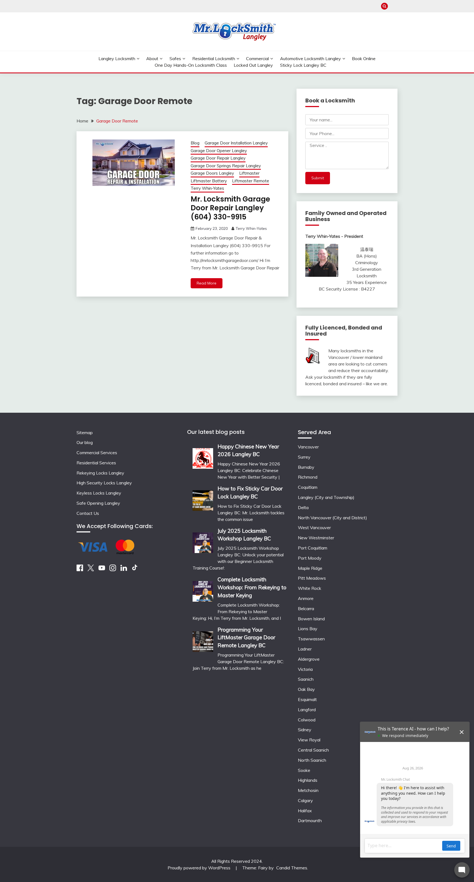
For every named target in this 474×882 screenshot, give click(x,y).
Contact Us (88, 513)
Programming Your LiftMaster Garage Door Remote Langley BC (246, 637)
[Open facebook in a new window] (80, 569)
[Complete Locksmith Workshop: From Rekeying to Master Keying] (203, 589)
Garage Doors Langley (212, 173)
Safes (175, 58)
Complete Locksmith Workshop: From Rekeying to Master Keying (252, 587)
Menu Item (394, 6)
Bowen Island (311, 618)
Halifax (305, 810)
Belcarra (306, 608)
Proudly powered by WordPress (200, 867)
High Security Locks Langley (104, 482)
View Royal (309, 740)
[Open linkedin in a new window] (123, 569)
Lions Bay (307, 628)
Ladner (305, 649)
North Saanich (312, 760)
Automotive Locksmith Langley (310, 58)
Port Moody (309, 558)
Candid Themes (291, 867)
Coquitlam (307, 487)
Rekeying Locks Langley (100, 473)
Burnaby (306, 467)
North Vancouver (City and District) (332, 517)
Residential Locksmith (213, 58)
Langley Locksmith (116, 58)
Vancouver (308, 447)
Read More (206, 283)
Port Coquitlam (312, 548)
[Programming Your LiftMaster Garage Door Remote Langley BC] (203, 640)
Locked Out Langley (253, 65)
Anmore (306, 598)
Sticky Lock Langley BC (303, 65)
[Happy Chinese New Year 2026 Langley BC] (203, 456)
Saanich (306, 679)
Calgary (305, 800)
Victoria (305, 669)
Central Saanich (313, 750)
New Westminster (316, 537)
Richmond (307, 477)
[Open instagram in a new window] (112, 569)
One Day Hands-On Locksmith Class (191, 65)
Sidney (304, 729)
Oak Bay (306, 689)
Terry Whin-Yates (207, 188)
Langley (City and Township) (326, 497)
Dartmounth (310, 820)
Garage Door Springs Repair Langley (226, 165)
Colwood (306, 719)
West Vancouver (314, 527)
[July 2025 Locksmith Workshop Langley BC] (203, 541)
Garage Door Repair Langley (218, 158)
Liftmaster (249, 173)
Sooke (304, 770)
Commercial (257, 58)
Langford (307, 709)
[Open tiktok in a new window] (134, 569)
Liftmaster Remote (250, 180)
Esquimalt (307, 699)
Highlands (307, 780)
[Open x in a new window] (91, 569)
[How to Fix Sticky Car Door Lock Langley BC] (203, 498)
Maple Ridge (310, 568)
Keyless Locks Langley (99, 493)
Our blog (85, 442)
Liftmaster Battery (209, 180)
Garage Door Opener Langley (219, 150)
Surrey (304, 457)
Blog (195, 143)
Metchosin (308, 790)
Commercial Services (97, 452)
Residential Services (96, 462)
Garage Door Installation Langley (236, 143)
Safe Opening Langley (98, 503)
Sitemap (85, 432)
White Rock (309, 588)
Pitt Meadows (312, 578)
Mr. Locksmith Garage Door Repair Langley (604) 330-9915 (230, 208)
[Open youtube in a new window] (101, 569)
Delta (303, 507)
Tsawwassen (311, 638)
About (152, 58)
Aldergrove (309, 659)
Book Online (364, 58)
